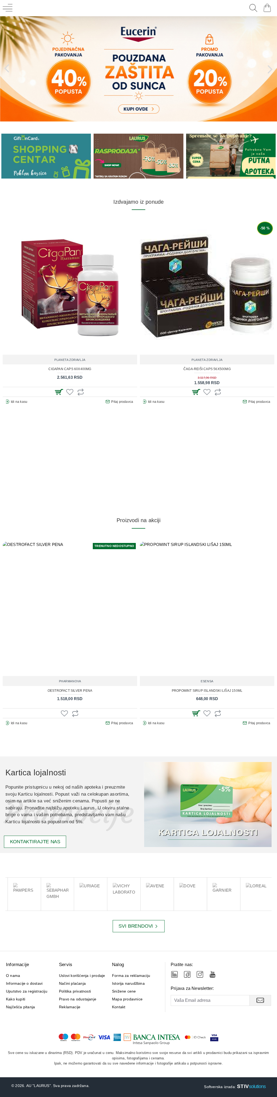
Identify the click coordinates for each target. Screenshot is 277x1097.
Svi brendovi (135, 926)
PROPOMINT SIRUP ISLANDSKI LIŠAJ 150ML (207, 691)
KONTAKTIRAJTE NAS (35, 842)
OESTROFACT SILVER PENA (70, 691)
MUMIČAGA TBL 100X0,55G (157, 369)
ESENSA (207, 681)
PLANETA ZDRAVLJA (19, 359)
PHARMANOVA (70, 681)
